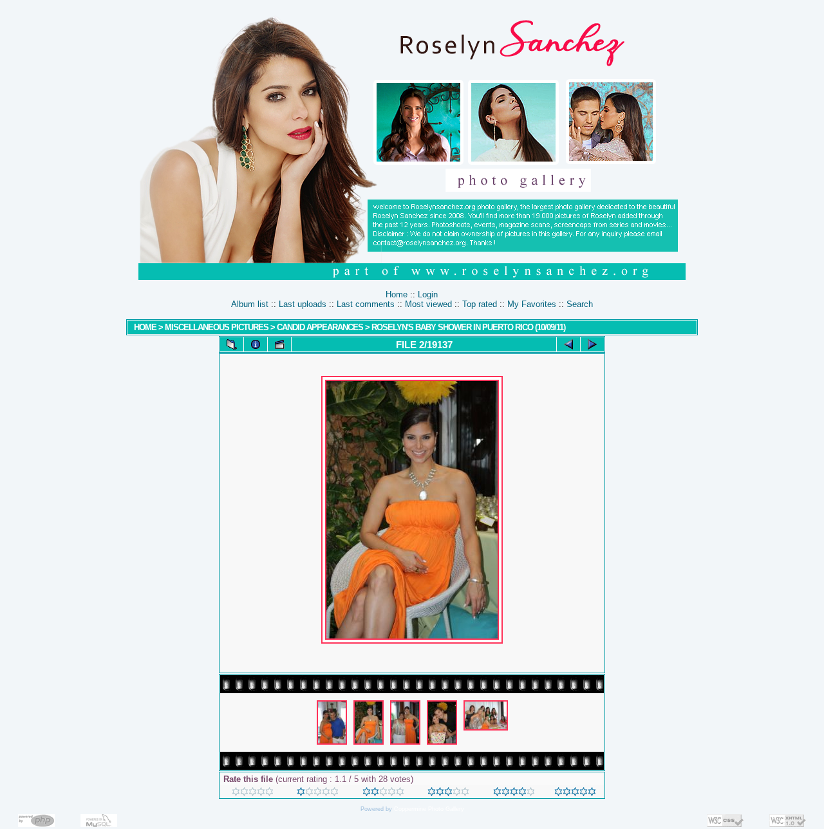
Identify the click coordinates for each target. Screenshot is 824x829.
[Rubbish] (253, 793)
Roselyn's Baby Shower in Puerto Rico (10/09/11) (468, 327)
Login (428, 294)
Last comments (366, 304)
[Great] (575, 793)
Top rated (479, 304)
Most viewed (428, 304)
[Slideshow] (279, 344)
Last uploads (302, 304)
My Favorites (531, 304)
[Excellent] (514, 793)
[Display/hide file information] (255, 344)
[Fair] (383, 793)
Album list (249, 304)
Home (396, 294)
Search (579, 304)
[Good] (448, 793)
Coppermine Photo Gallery (429, 809)
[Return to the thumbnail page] (231, 344)
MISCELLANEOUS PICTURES (216, 327)
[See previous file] (568, 344)
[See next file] (592, 344)
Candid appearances (321, 327)
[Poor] (318, 793)
